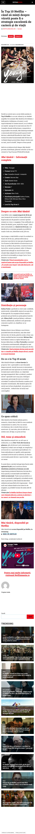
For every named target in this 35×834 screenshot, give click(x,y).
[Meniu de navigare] (3, 2)
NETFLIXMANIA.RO (9, 29)
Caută (3, 613)
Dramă (11, 36)
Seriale (20, 29)
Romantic (18, 36)
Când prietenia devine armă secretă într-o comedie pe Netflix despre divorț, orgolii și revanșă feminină (17, 351)
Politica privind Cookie (20, 832)
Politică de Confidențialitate (8, 832)
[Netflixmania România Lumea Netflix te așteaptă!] (17, 2)
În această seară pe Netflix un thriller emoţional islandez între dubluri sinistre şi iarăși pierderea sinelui (23, 276)
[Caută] (32, 2)
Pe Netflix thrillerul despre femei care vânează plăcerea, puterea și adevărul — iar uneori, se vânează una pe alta (16, 494)
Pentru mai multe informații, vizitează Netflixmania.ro (17, 574)
